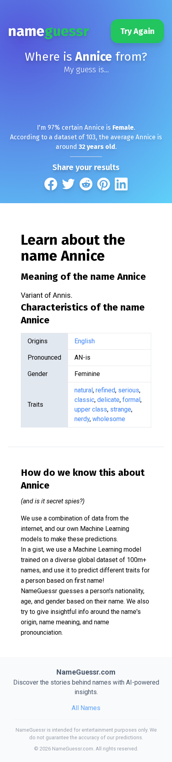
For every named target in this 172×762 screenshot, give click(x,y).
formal (131, 400)
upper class (90, 409)
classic (84, 400)
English (84, 341)
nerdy (82, 419)
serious (128, 390)
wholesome (108, 419)
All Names (86, 708)
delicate (108, 400)
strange (120, 409)
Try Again (137, 31)
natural (83, 390)
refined (105, 390)
